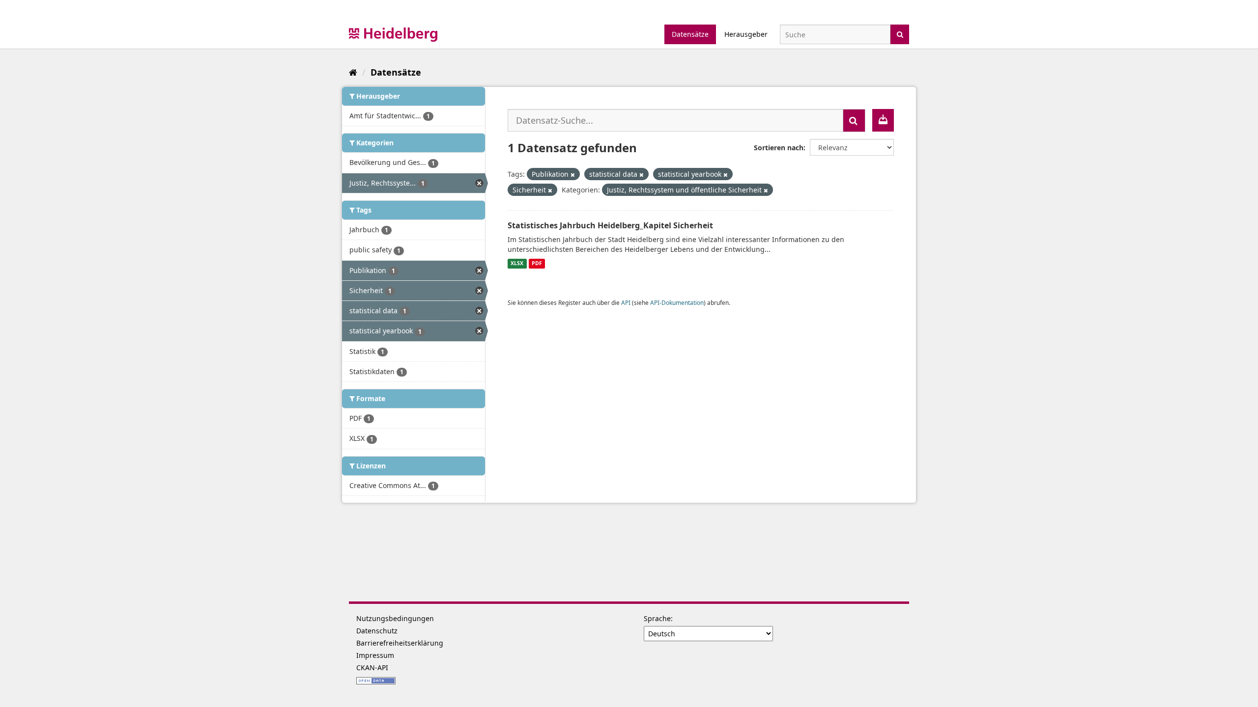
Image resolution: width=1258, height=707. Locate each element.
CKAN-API (372, 667)
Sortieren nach (778, 147)
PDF (537, 263)
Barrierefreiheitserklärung (399, 643)
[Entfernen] (573, 174)
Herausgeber (746, 34)
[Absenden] (900, 33)
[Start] (353, 72)
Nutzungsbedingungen (395, 618)
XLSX (517, 263)
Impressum (375, 655)
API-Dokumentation (677, 302)
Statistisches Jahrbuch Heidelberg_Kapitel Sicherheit (610, 225)
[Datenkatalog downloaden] (883, 120)
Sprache (657, 618)
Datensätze (690, 34)
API (625, 302)
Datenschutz (377, 630)
